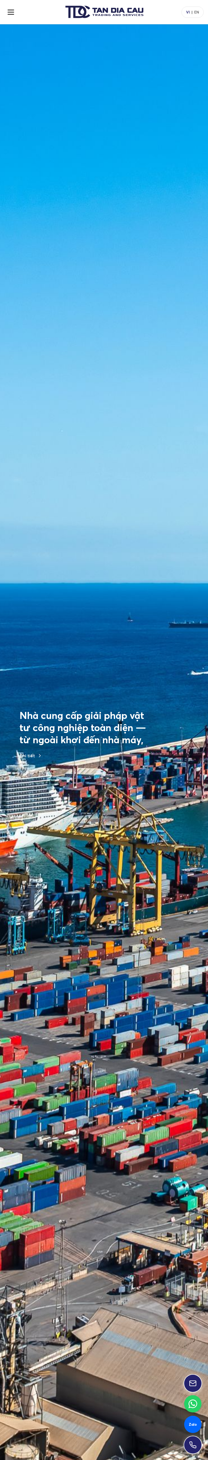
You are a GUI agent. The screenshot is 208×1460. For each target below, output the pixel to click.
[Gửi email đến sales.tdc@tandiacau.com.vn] (193, 1383)
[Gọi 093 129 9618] (193, 1445)
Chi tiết (27, 785)
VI (188, 12)
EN (196, 12)
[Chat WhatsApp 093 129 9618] (193, 1403)
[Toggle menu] (10, 12)
